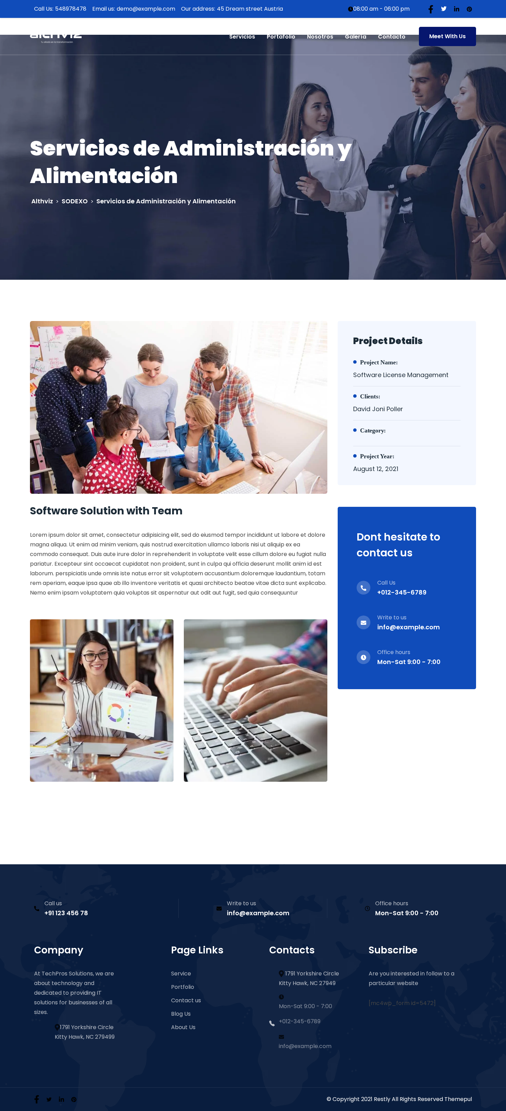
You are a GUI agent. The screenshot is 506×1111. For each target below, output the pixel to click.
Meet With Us (447, 36)
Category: (373, 430)
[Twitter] (443, 9)
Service (181, 974)
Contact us (186, 1000)
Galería (355, 37)
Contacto (391, 37)
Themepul (458, 1099)
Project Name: (379, 362)
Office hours (391, 903)
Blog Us (181, 1014)
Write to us (241, 903)
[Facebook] (430, 9)
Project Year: (377, 456)
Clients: (370, 396)
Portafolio (281, 37)
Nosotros (320, 37)
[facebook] (36, 1099)
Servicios (242, 37)
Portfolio (182, 987)
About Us (183, 1027)
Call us (53, 903)
